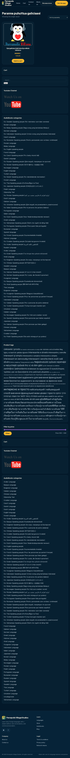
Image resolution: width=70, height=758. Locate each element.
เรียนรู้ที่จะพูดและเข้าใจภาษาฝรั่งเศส (26, 419)
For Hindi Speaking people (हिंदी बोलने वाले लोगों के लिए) (21, 284)
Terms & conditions (42, 739)
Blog (38, 729)
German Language (10, 131)
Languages (40, 720)
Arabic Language (9, 251)
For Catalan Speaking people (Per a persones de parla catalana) (26, 303)
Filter (8, 433)
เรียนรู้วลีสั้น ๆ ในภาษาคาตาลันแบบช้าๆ (52, 419)
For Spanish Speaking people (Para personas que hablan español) (27, 318)
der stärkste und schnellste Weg (51, 349)
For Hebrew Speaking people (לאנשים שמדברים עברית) (22, 272)
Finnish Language (10, 180)
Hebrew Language (10, 238)
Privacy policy (41, 742)
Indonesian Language (11, 300)
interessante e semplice (31, 356)
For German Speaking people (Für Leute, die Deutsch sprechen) (26, 275)
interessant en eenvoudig (16, 359)
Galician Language (10, 201)
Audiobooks (40, 726)
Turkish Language (10, 174)
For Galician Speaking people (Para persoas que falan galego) (25, 324)
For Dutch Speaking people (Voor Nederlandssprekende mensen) (26, 217)
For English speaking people (13, 149)
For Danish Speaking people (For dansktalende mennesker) (24, 177)
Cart (24, 3)
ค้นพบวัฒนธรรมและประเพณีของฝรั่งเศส (33, 402)
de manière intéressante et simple (30, 349)
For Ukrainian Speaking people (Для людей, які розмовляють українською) (31, 204)
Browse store (47, 3)
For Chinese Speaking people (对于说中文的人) (20, 263)
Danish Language (10, 158)
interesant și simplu (13, 355)
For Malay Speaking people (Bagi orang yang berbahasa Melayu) (26, 128)
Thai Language (9, 287)
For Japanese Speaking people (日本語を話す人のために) (23, 186)
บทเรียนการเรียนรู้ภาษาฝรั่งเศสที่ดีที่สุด (41, 405)
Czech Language (9, 137)
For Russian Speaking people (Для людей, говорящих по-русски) (27, 161)
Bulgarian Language (11, 290)
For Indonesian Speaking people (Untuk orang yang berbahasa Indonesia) (29, 134)
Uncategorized (9, 697)
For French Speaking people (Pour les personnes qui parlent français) (28, 296)
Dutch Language (9, 198)
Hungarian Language (11, 278)
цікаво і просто (47, 393)
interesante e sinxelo (38, 352)
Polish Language (9, 189)
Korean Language (10, 125)
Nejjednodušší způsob (45, 362)
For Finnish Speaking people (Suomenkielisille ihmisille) (23, 235)
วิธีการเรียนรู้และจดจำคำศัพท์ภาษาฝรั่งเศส (43, 409)
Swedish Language (10, 266)
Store (38, 723)
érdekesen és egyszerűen (38, 369)
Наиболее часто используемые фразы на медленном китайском (24, 383)
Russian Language (10, 247)
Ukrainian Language (11, 309)
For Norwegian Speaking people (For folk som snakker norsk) (25, 315)
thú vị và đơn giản (33, 365)
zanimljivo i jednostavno (15, 368)
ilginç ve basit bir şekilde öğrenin (16, 353)
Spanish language (10, 232)
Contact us (5, 742)
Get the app (61, 3)
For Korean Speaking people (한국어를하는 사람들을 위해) (24, 165)
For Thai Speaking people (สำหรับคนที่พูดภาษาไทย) (21, 183)
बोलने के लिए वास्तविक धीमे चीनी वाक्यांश (28, 399)
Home (18, 3)
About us (4, 739)
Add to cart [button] (18, 61)
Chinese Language (10, 327)
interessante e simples (49, 356)
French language (9, 152)
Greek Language (9, 220)
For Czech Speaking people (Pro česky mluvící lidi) (21, 155)
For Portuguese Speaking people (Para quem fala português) (25, 226)
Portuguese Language (11, 211)
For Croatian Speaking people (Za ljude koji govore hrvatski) (24, 241)
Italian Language (9, 214)
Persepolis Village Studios (8, 3)
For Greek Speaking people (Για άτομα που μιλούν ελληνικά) (25, 254)
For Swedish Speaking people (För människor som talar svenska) (26, 122)
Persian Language (10, 143)
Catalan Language (10, 312)
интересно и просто (16, 389)
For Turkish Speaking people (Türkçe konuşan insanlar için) (24, 306)
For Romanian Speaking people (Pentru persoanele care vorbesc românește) (31, 140)
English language (9, 171)
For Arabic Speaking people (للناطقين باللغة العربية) (21, 244)
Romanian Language (11, 229)
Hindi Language (9, 257)
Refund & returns (42, 745)
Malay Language (9, 146)
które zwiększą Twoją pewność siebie (22, 362)
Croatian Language (10, 333)
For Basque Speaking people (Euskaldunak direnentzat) (23, 281)
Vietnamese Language (11, 330)
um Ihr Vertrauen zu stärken (51, 365)
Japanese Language (11, 321)
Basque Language (10, 269)
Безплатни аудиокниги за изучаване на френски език (35, 381)
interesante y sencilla (57, 352)
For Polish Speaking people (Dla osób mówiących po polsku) (25, 336)
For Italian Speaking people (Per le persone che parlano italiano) (26, 208)
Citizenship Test (9, 192)
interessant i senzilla (38, 359)
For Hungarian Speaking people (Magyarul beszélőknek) (23, 293)
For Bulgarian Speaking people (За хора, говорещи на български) (27, 260)
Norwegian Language (11, 168)
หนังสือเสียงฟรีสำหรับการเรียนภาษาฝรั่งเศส (33, 416)
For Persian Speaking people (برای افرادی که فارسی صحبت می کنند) (26, 195)
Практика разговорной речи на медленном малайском (33, 386)
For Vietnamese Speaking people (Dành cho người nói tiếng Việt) (26, 223)
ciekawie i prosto (12, 349)
